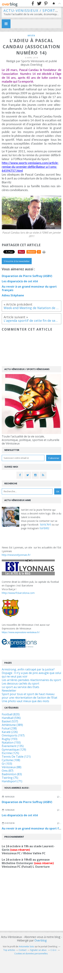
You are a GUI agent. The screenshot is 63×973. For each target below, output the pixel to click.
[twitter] (39, 3)
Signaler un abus (38, 950)
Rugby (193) (9, 739)
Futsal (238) (9, 728)
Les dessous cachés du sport (20, 683)
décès (31, 35)
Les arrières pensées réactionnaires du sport (31, 680)
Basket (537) (10, 721)
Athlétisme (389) (12, 725)
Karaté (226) (10, 732)
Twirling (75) (10, 778)
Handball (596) (11, 718)
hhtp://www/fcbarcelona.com (18, 593)
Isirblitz (44, 528)
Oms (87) (7, 771)
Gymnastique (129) (14, 749)
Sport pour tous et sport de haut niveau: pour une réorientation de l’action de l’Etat (29, 696)
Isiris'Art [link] (45, 524)
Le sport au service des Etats (20, 687)
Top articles (9, 950)
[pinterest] (46, 3)
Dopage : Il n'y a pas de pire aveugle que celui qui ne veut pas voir (31, 674)
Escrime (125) (10, 753)
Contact (22, 950)
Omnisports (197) (13, 735)
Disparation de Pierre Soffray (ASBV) (27, 802)
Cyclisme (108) (11, 760)
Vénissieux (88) (11, 767)
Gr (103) (7, 764)
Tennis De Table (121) (16, 756)
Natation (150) (11, 742)
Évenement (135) (13, 746)
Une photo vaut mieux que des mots (25, 701)
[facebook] (33, 3)
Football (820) (11, 714)
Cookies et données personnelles (31, 953)
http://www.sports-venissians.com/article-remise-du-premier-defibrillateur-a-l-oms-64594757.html (30, 167)
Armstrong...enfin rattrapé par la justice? (28, 669)
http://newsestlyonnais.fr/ (16, 555)
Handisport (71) (12, 781)
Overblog (40, 940)
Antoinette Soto (26, 946)
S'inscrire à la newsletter (17, 261)
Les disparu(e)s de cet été (20, 815)
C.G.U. (54, 950)
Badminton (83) (12, 774)
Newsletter (9, 690)
